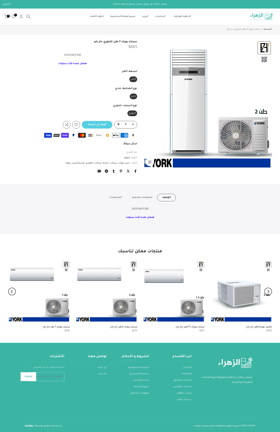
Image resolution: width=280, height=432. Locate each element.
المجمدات (186, 373)
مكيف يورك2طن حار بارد (259, 327)
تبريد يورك (124, 163)
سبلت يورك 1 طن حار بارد (56, 327)
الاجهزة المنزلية (182, 16)
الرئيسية (268, 29)
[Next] (12, 291)
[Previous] (268, 291)
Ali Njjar (29, 426)
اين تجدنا (102, 367)
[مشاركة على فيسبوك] (135, 171)
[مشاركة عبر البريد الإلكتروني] (99, 171)
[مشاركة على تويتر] (128, 171)
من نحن (102, 373)
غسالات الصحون (182, 380)
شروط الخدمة (141, 386)
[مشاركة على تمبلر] (113, 171)
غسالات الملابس (182, 386)
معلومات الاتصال (139, 393)
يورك (67, 163)
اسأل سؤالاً (130, 144)
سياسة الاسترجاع (139, 373)
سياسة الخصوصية (138, 367)
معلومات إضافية (142, 197)
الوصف (166, 197)
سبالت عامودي (94, 163)
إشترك (28, 376)
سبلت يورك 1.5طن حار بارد (190, 327)
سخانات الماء (184, 399)
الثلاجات (187, 367)
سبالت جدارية (110, 163)
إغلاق (272, 4)
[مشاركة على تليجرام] (106, 171)
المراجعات (115, 197)
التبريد (145, 16)
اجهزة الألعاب (96, 16)
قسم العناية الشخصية (122, 16)
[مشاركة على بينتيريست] (121, 171)
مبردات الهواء (184, 393)
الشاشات (160, 16)
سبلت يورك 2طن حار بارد (123, 327)
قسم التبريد (77, 163)
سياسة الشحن (141, 380)
